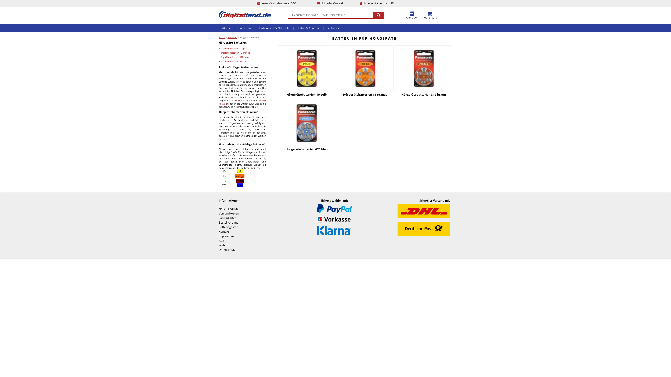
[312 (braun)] (423, 68)
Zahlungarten (228, 218)
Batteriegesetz (228, 227)
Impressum (226, 236)
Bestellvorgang (228, 222)
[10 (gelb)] (306, 68)
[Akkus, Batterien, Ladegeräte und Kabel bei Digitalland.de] (245, 18)
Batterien (245, 28)
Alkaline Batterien (243, 100)
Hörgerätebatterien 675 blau (233, 61)
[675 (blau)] (306, 122)
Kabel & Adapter (308, 28)
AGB (221, 241)
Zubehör (333, 28)
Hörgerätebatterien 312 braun (234, 57)
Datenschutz (227, 250)
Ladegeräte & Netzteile (274, 28)
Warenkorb (430, 17)
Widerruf (224, 245)
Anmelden (412, 17)
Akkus (226, 28)
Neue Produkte (229, 209)
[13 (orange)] (365, 68)
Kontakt (224, 232)
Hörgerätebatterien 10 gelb (233, 48)
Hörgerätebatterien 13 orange (234, 52)
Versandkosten (229, 213)
